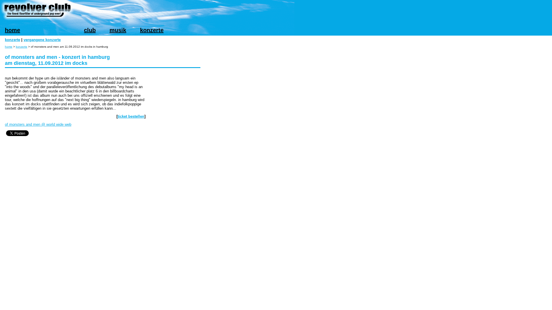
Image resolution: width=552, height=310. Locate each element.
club (90, 30)
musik (118, 30)
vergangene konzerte (42, 40)
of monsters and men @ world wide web (38, 124)
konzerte (152, 30)
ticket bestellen (131, 116)
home (12, 30)
